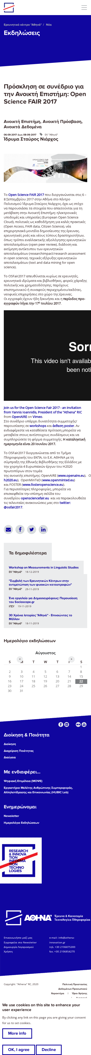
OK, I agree (18, 1049)
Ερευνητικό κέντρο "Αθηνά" (23, 25)
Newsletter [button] (11, 816)
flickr (78, 724)
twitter (72, 724)
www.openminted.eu (58, 480)
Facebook (20, 529)
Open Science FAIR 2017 (26, 195)
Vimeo (37, 417)
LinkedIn (43, 529)
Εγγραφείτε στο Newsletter (20, 942)
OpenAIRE (19, 417)
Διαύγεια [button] (10, 757)
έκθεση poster (63, 426)
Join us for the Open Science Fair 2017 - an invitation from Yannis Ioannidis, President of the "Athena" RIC (43, 410)
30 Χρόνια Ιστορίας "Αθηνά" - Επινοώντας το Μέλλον (40, 617)
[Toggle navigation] (84, 7)
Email (8, 529)
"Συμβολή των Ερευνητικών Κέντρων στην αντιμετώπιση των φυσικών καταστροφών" (40, 583)
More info (17, 1033)
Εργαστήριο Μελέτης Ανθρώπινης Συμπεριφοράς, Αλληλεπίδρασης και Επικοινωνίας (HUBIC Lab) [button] (38, 790)
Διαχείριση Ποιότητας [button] (19, 751)
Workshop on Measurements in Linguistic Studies (44, 567)
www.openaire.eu (71, 475)
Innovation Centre (31, 7)
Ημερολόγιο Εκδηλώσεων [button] (21, 823)
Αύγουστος (45, 652)
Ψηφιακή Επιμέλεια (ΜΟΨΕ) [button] (23, 781)
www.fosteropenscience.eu (43, 484)
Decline (49, 1049)
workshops (38, 426)
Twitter (31, 529)
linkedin (66, 724)
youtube (84, 724)
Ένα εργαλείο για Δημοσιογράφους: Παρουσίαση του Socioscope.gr (43, 600)
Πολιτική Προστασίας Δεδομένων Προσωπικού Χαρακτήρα (69, 989)
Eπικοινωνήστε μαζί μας (18, 937)
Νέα (49, 25)
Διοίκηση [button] (10, 744)
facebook (60, 724)
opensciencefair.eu (35, 498)
